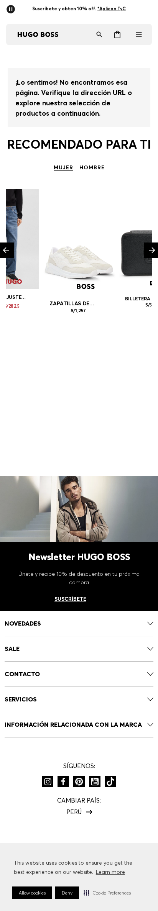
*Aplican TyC (111, 8)
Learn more (110, 871)
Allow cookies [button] (32, 893)
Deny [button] (67, 893)
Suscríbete (70, 599)
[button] (107, 892)
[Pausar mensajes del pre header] (12, 7)
